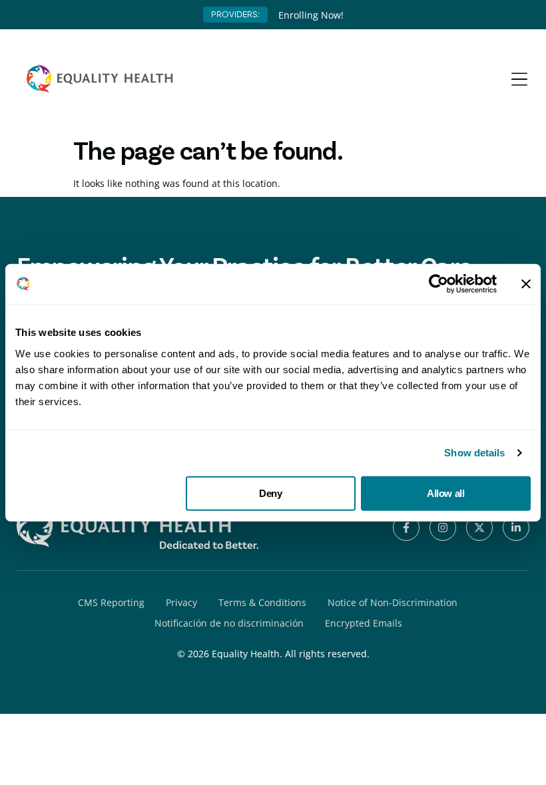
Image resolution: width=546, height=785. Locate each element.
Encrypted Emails (363, 623)
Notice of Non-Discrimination (392, 602)
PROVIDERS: (235, 14)
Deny (270, 492)
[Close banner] (526, 284)
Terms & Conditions (262, 602)
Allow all (445, 492)
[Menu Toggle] (519, 79)
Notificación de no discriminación (229, 623)
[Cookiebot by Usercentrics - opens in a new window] (438, 284)
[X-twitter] (479, 527)
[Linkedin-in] (516, 527)
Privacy (181, 602)
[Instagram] (442, 527)
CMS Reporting (111, 602)
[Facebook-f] (406, 527)
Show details (474, 452)
